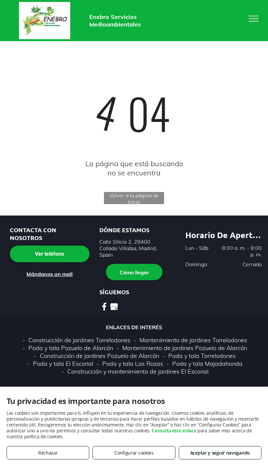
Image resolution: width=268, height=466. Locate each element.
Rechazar (48, 453)
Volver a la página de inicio (134, 198)
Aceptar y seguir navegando (220, 453)
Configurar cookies (134, 453)
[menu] (253, 18)
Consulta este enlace (174, 430)
